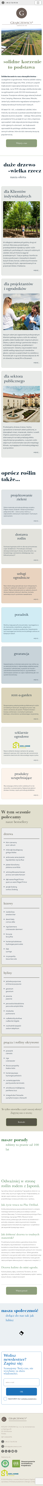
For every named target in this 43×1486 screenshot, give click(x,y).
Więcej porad (21, 1291)
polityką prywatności (28, 1399)
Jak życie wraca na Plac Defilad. (20, 1205)
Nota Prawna (24, 1479)
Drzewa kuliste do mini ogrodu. (19, 1267)
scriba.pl (33, 1482)
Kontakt (21, 1122)
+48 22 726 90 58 (12, 3)
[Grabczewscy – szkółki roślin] (21, 17)
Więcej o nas (21, 143)
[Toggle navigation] (38, 3)
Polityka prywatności (16, 1482)
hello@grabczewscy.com (13, 1446)
